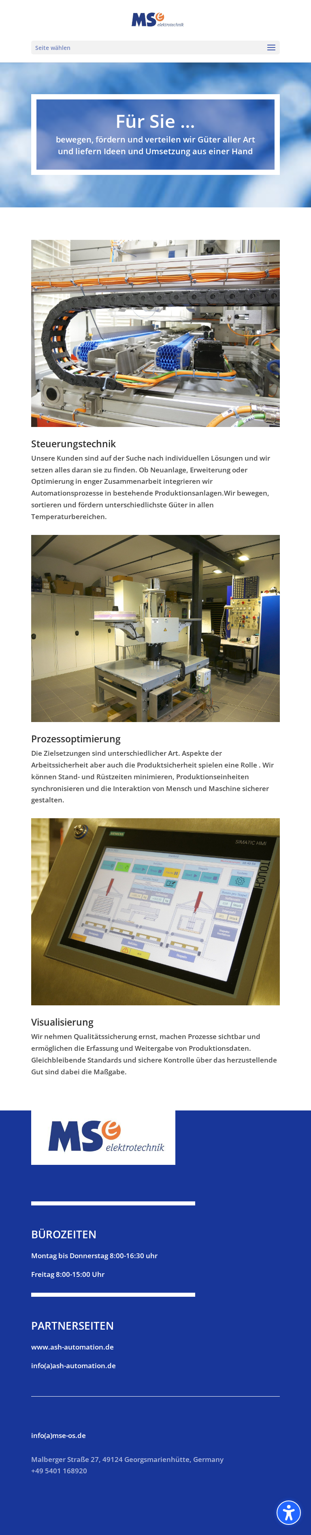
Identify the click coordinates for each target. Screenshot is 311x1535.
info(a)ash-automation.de (73, 1365)
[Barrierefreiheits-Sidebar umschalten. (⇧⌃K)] (289, 1513)
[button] (271, 47)
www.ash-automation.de (72, 1347)
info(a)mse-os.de (58, 1435)
